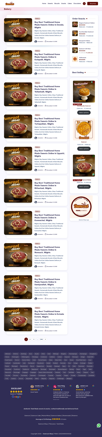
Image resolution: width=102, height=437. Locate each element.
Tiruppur (66, 375)
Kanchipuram (31, 363)
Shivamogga (17, 372)
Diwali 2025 (90, 357)
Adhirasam (7, 353)
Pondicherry (17, 369)
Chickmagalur (15, 357)
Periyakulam (8, 369)
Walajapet (69, 378)
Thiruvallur (7, 375)
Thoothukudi (24, 375)
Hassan (71, 360)
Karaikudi (55, 363)
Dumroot (17, 360)
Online (74, 366)
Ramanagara (52, 369)
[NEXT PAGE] (45, 339)
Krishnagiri (83, 363)
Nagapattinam (40, 366)
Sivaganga (25, 372)
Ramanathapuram (62, 369)
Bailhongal (55, 353)
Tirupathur (58, 375)
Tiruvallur (73, 375)
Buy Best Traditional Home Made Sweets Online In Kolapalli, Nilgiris (47, 57)
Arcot (30, 353)
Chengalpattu (93, 353)
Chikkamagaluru (25, 357)
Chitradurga (35, 357)
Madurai (7, 366)
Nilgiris (64, 366)
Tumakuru (13, 378)
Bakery (37, 18)
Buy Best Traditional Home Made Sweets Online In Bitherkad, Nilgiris (47, 185)
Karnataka (63, 363)
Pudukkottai (26, 369)
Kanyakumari (40, 363)
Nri (69, 366)
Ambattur (15, 353)
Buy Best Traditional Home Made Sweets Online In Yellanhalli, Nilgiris (47, 89)
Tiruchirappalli (41, 375)
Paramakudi (81, 366)
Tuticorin (21, 378)
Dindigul (83, 357)
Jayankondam (16, 363)
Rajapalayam (35, 369)
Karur (69, 363)
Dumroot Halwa (26, 360)
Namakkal (49, 366)
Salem (90, 369)
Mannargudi (15, 366)
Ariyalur (37, 353)
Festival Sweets (42, 360)
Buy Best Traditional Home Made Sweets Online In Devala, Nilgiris (49, 25)
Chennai (7, 357)
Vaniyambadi (29, 378)
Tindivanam (33, 375)
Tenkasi (78, 372)
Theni (92, 372)
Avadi (49, 353)
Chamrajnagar (83, 353)
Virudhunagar (60, 378)
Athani (43, 353)
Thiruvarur (15, 375)
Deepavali (67, 357)
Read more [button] (56, 399)
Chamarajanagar (73, 353)
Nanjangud (57, 366)
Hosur (90, 360)
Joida (24, 363)
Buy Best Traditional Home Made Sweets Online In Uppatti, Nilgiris (50, 153)
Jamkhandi (7, 363)
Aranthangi (23, 353)
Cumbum (60, 357)
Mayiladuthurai (24, 366)
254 (41, 339)
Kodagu (76, 363)
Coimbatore (44, 357)
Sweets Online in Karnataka (45, 372)
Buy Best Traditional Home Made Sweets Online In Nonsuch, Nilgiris (47, 250)
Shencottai (8, 372)
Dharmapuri (75, 357)
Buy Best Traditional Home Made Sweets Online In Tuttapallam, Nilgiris (47, 121)
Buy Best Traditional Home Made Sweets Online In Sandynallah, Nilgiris (47, 282)
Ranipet (78, 369)
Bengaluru (63, 353)
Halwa (50, 360)
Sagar (84, 369)
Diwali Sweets (8, 360)
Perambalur (90, 366)
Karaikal (48, 363)
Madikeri (90, 363)
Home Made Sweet (81, 360)
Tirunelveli (50, 375)
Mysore (32, 366)
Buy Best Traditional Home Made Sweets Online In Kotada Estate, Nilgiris (49, 314)
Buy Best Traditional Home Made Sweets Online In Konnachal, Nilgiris (47, 217)
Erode (34, 360)
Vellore (36, 378)
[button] (92, 3)
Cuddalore (52, 357)
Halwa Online (58, 360)
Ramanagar (43, 369)
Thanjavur (85, 372)
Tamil (64, 372)
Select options (84, 112)
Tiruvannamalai (82, 375)
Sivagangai (33, 372)
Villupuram (43, 378)
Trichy (6, 378)
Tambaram (57, 372)
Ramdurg (71, 369)
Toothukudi (91, 375)
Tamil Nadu (71, 372)
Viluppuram (52, 378)
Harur (65, 360)
